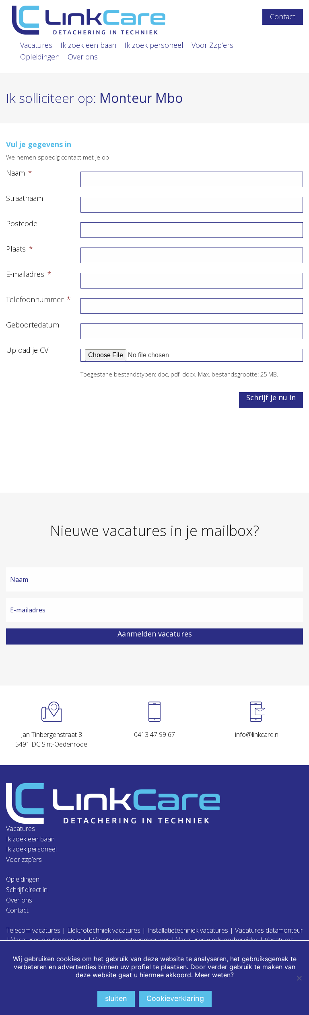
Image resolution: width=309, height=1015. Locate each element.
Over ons (83, 56)
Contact (282, 16)
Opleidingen (40, 56)
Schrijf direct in (26, 889)
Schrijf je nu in (271, 397)
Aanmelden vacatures (154, 633)
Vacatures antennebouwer (131, 939)
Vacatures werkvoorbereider (217, 939)
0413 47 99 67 (154, 734)
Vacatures (36, 45)
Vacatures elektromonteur (48, 939)
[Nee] (299, 978)
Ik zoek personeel (153, 45)
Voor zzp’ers (24, 859)
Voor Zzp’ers (212, 45)
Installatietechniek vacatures (187, 930)
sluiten (116, 998)
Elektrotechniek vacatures (103, 930)
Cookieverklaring (175, 998)
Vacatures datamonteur (269, 930)
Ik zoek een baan (88, 45)
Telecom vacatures (33, 930)
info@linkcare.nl (257, 734)
